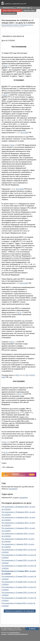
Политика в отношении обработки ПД (18, 634)
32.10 (6, 452)
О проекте (4, 634)
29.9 (26, 375)
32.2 (5, 442)
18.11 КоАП (24, 132)
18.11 (5, 66)
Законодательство (9, 13)
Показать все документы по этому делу (19, 611)
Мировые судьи (29, 10)
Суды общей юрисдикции (11, 10)
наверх (32, 629)
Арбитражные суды (23, 7)
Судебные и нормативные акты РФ (15, 4)
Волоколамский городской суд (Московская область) (17, 25)
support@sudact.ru (15, 632)
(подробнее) (13, 489)
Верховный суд (8, 7)
